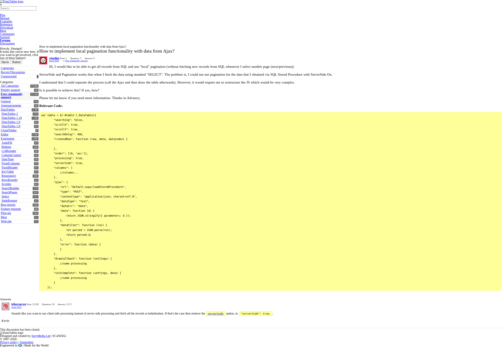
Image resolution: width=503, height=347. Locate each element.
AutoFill (7, 142)
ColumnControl (11, 155)
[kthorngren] (5, 306)
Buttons (6, 146)
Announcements (11, 105)
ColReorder (9, 151)
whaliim (54, 58)
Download (6, 27)
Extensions (7, 138)
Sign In (5, 61)
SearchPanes (9, 192)
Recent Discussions (13, 72)
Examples (6, 21)
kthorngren (18, 304)
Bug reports (8, 204)
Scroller (6, 184)
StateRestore (9, 200)
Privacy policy (9, 342)
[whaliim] (43, 60)
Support (5, 37)
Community (7, 34)
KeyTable (8, 171)
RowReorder (10, 180)
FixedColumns (11, 163)
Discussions (7, 43)
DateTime (8, 159)
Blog (3, 30)
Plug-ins (6, 213)
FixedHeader (10, 167)
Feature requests (11, 209)
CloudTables (9, 130)
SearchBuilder (10, 188)
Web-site (6, 221)
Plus (2, 15)
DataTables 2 (10, 113)
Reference (6, 24)
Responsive (9, 175)
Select (5, 196)
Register (16, 61)
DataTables (8, 109)
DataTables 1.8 (11, 126)
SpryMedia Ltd (40, 336)
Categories (7, 68)
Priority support (10, 90)
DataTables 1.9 (11, 122)
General (6, 101)
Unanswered (9, 76)
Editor (4, 134)
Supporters (26, 342)
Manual (4, 18)
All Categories (10, 85)
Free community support (12, 95)
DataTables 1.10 (12, 118)
